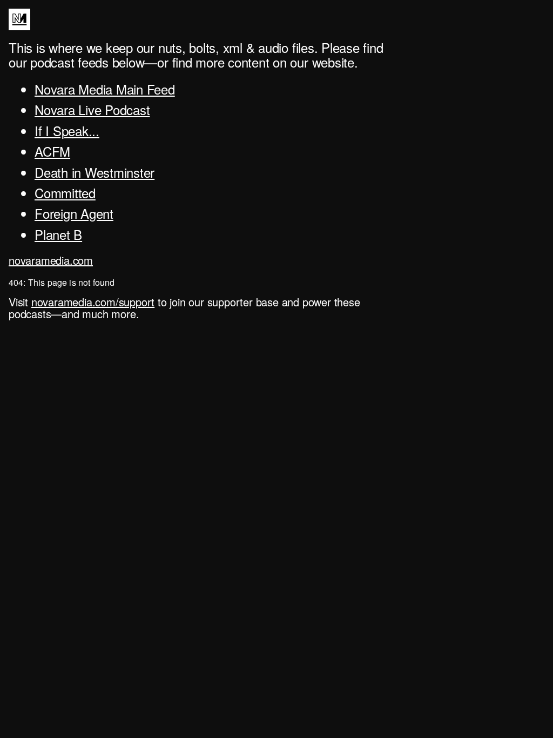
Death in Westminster (94, 172)
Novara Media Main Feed (105, 88)
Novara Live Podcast (92, 109)
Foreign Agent (74, 213)
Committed (65, 192)
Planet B (58, 234)
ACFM (52, 151)
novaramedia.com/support (92, 302)
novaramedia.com (51, 260)
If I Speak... (67, 130)
